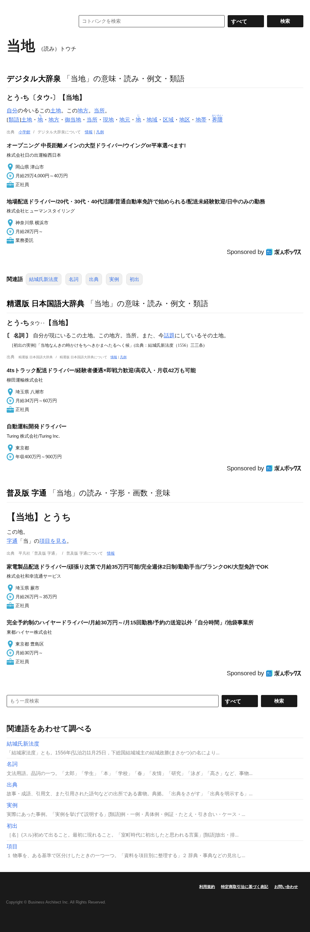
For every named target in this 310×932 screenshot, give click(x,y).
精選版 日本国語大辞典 (45, 303)
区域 (168, 120)
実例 (114, 279)
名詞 (73, 279)
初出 (134, 279)
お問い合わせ (286, 886)
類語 (13, 120)
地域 (152, 120)
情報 (89, 132)
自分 (12, 111)
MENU (13, 6)
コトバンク (37, 21)
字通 (12, 541)
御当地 (73, 120)
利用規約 (207, 886)
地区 (184, 120)
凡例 (100, 132)
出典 (94, 279)
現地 (108, 120)
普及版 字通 (27, 493)
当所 (99, 111)
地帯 (201, 120)
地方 (83, 111)
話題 (169, 335)
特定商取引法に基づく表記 (244, 886)
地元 (124, 120)
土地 (55, 111)
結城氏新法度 (43, 279)
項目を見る (53, 541)
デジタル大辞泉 (34, 78)
